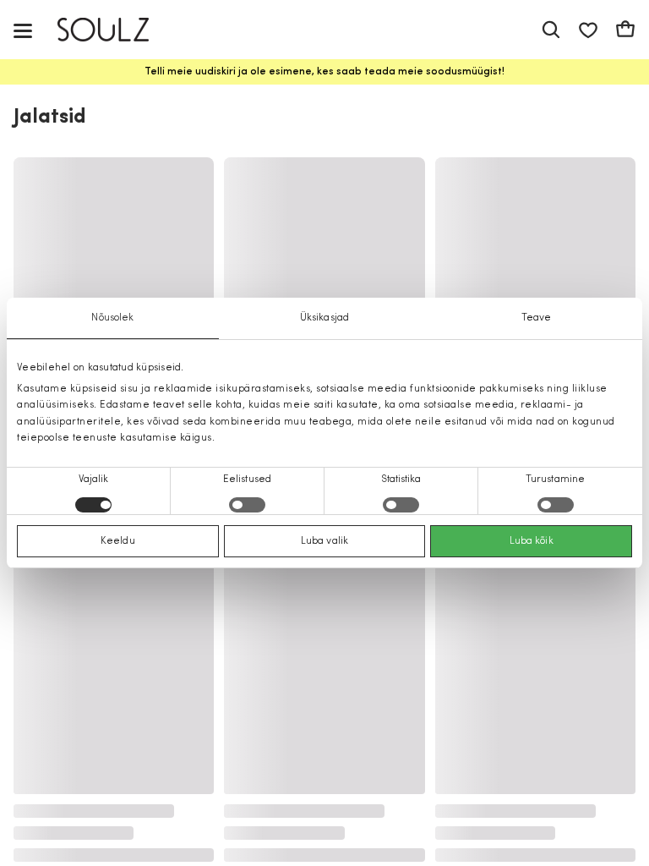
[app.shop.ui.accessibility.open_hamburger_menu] (23, 30)
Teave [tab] (536, 318)
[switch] (247, 504)
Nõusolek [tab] (112, 318)
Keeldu (118, 541)
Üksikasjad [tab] (324, 318)
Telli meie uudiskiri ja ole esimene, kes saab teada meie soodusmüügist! (324, 72)
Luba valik (324, 541)
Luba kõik (532, 541)
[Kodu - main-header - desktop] (115, 30)
